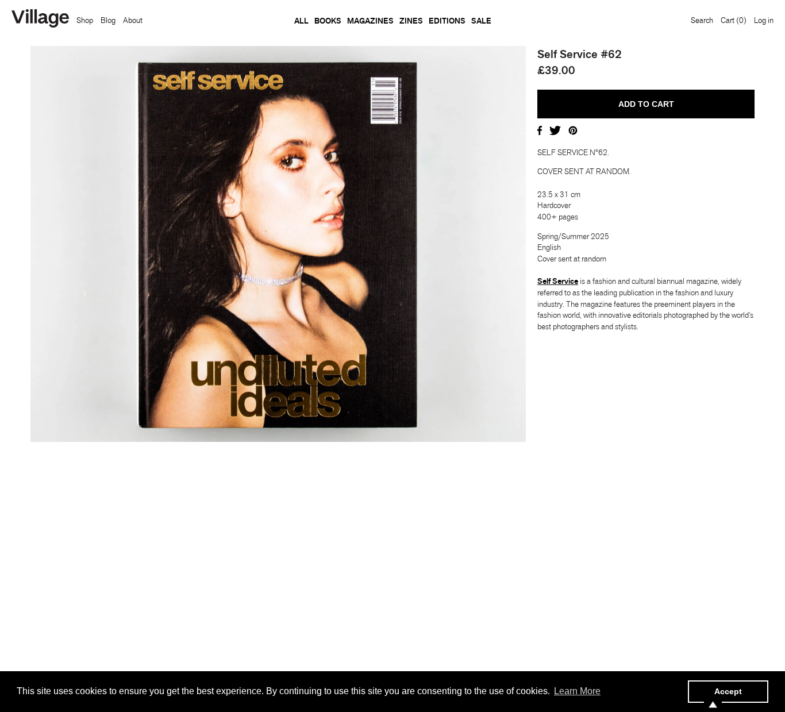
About (133, 20)
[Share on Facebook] (539, 129)
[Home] (40, 19)
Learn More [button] (577, 691)
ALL (301, 21)
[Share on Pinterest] (573, 129)
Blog (108, 20)
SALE (481, 21)
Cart (733, 20)
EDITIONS (447, 21)
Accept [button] (728, 691)
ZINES (411, 21)
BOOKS (327, 21)
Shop (84, 20)
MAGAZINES (370, 21)
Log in (764, 20)
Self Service (557, 281)
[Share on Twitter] (555, 129)
